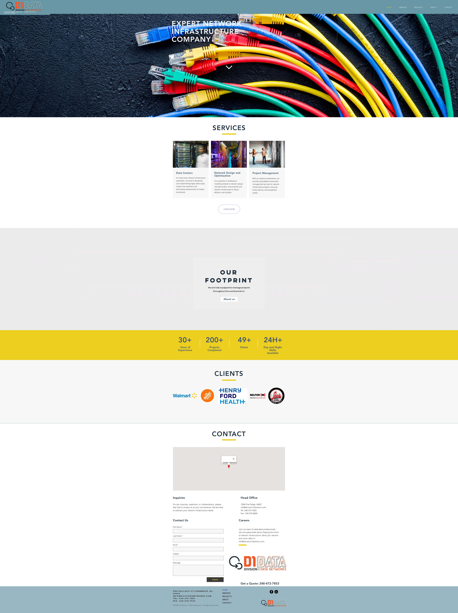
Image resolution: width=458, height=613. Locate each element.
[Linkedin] (276, 592)
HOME (225, 590)
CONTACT (227, 602)
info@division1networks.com (251, 541)
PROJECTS (227, 596)
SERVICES (226, 593)
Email (175, 545)
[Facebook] (271, 592)
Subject (176, 554)
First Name (178, 527)
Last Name (178, 536)
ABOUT (225, 599)
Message (176, 563)
